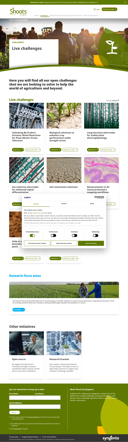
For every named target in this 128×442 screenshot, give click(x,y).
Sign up (13, 412)
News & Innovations (91, 15)
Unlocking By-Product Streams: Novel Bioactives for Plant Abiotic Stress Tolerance (26, 136)
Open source (19, 359)
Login (98, 9)
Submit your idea (108, 9)
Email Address (15, 403)
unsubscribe (17, 429)
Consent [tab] (36, 204)
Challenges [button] (44, 15)
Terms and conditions (49, 437)
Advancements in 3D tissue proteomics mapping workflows (98, 189)
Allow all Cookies (91, 243)
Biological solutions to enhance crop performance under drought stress (61, 136)
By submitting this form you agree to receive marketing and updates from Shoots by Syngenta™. (35, 424)
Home (11, 20)
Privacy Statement (33, 417)
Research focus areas (57, 15)
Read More (18, 310)
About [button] (36, 15)
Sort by (112, 101)
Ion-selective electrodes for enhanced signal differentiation (25, 189)
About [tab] (92, 204)
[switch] (53, 235)
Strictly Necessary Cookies (37, 243)
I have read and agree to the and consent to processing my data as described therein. (35, 418)
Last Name (39, 394)
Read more (16, 150)
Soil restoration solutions (63, 186)
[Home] (18, 12)
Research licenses (59, 359)
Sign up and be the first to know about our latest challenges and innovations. (63, 2)
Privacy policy (13, 437)
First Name (13, 394)
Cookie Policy (36, 213)
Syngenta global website (30, 437)
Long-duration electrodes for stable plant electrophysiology (101, 135)
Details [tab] (64, 204)
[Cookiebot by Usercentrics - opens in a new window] (96, 197)
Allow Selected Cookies (64, 243)
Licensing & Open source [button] (73, 15)
